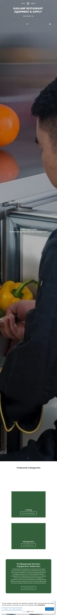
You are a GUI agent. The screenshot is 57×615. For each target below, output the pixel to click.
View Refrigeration (28, 545)
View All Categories (28, 588)
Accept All (49, 609)
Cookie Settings (16, 609)
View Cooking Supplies (28, 513)
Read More (41, 605)
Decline (6, 609)
